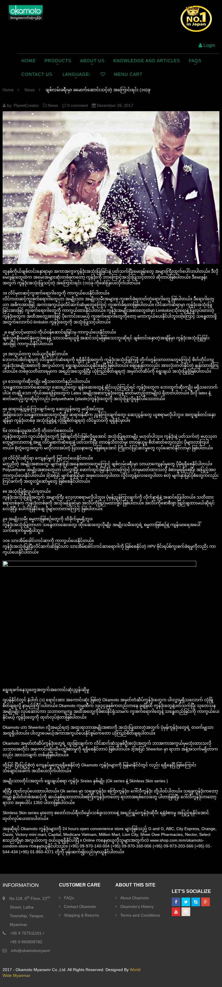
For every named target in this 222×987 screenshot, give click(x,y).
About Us (92, 60)
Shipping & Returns (81, 915)
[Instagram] (186, 911)
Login (208, 45)
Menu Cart (128, 74)
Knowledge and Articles (146, 60)
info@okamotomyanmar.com (37, 950)
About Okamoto (134, 898)
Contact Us (36, 74)
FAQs (69, 898)
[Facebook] (176, 902)
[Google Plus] (205, 902)
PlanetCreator (26, 105)
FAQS (195, 60)
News (30, 89)
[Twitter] (186, 902)
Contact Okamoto (80, 906)
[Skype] (196, 902)
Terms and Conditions (140, 915)
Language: (76, 74)
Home (28, 60)
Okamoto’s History (137, 906)
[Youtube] (176, 911)
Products (58, 60)
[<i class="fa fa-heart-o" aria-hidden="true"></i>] (103, 74)
